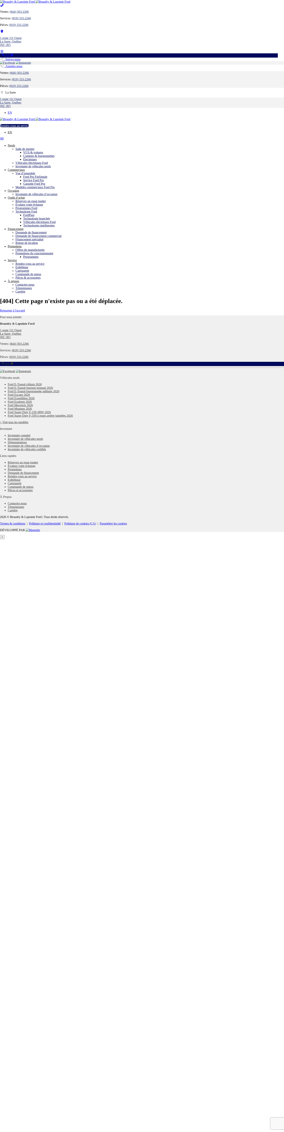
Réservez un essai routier (30, 201)
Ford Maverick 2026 (20, 405)
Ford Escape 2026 (19, 394)
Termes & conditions (12, 523)
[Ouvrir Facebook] (7, 62)
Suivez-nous (12, 59)
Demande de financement (31, 232)
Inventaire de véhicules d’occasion (36, 194)
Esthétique (21, 267)
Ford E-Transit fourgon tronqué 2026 (30, 387)
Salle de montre (24, 149)
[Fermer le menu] (2, 139)
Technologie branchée (36, 218)
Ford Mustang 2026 (20, 408)
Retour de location (26, 242)
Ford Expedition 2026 (21, 398)
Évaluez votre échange (29, 204)
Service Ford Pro (33, 180)
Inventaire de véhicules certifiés (27, 449)
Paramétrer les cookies (113, 523)
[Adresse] (2, 31)
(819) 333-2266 (21, 18)
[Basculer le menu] (2, 51)
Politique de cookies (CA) (80, 523)
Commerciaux (16, 169)
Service (12, 260)
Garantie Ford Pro (34, 183)
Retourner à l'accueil (12, 310)
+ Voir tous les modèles (14, 422)
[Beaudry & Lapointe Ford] (35, 1)
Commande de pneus (28, 274)
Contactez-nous (24, 284)
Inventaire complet (19, 435)
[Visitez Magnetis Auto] (33, 530)
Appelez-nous (13, 66)
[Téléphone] (2, 5)
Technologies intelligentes (39, 225)
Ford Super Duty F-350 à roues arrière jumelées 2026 (40, 415)
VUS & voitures (33, 152)
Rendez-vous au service (14, 125)
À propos (13, 281)
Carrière (20, 291)
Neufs (11, 145)
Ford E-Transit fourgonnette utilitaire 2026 (33, 391)
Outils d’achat (16, 197)
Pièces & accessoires (28, 277)
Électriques (30, 159)
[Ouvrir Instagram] (23, 62)
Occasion (13, 190)
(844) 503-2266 (19, 11)
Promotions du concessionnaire (34, 253)
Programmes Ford (26, 208)
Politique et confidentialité (45, 523)
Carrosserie (22, 270)
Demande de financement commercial (38, 236)
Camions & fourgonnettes (38, 156)
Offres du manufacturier (30, 249)
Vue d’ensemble (25, 173)
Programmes (30, 256)
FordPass (28, 215)
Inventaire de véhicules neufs (33, 166)
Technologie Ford (26, 211)
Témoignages (23, 288)
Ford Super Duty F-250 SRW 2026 (29, 412)
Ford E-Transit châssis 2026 (25, 384)
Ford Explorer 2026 (20, 401)
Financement (15, 229)
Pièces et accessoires (20, 490)
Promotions (15, 246)
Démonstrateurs (17, 442)
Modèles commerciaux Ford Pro (35, 187)
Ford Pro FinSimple (35, 176)
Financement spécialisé (29, 239)
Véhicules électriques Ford (31, 162)
